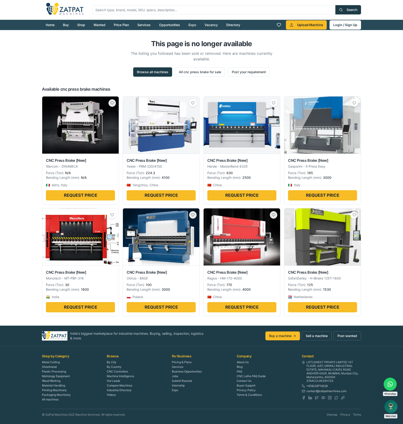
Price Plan (121, 25)
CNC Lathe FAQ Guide (251, 376)
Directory (233, 25)
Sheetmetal (49, 367)
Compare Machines (119, 385)
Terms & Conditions (249, 394)
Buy (66, 25)
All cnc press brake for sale (200, 72)
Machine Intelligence (120, 376)
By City (111, 362)
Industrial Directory (119, 390)
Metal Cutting (51, 362)
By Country (114, 367)
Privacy (345, 414)
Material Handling (53, 385)
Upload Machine (310, 25)
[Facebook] (304, 398)
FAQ (239, 371)
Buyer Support (246, 385)
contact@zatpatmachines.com (326, 391)
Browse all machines (152, 72)
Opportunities (169, 25)
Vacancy (211, 25)
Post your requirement (249, 72)
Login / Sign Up (345, 25)
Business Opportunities (187, 371)
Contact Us (244, 381)
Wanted (99, 25)
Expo (192, 25)
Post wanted (347, 336)
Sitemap (332, 414)
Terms (357, 414)
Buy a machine (280, 336)
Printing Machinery (54, 390)
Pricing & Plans (181, 362)
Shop (81, 25)
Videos (111, 394)
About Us (243, 362)
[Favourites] (279, 25)
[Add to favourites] (112, 103)
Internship (178, 385)
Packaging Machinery (56, 394)
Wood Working (51, 381)
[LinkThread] (343, 398)
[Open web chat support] (390, 406)
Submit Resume (182, 381)
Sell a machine (317, 336)
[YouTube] (323, 398)
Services (144, 25)
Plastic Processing (54, 371)
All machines (50, 399)
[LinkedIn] (310, 398)
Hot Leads (113, 381)
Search (352, 10)
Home (50, 25)
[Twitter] (317, 398)
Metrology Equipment (56, 376)
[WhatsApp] (336, 398)
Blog (240, 367)
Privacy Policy (246, 390)
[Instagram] (330, 398)
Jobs (175, 376)
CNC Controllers (117, 371)
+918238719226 (317, 386)
